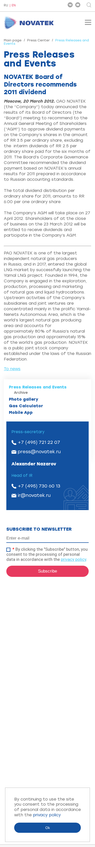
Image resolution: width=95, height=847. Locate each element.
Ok (47, 828)
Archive (21, 392)
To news (12, 368)
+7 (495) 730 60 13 (39, 486)
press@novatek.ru (39, 451)
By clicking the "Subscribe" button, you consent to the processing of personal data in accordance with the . (47, 554)
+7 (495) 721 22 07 (39, 442)
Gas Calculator (26, 405)
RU (6, 5)
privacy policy (73, 559)
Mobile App (21, 412)
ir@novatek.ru (34, 495)
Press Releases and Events (38, 387)
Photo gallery (23, 399)
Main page (13, 40)
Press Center (38, 40)
